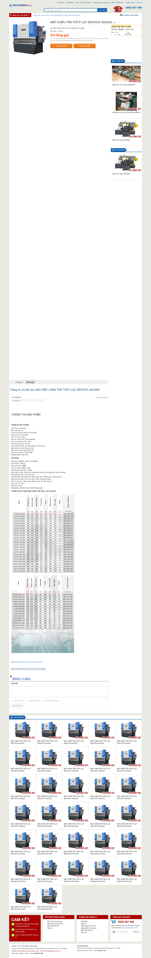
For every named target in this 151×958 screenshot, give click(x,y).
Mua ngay (61, 45)
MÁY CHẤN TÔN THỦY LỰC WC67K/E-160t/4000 (127, 797)
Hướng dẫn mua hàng (101, 2)
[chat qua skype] (128, 32)
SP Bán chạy (119, 61)
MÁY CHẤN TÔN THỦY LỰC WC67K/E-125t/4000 (47, 797)
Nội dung (14, 683)
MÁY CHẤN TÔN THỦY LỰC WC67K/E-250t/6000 (21, 852)
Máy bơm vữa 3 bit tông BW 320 (124, 85)
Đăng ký (136, 932)
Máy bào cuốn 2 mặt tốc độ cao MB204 (126, 112)
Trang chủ (60, 2)
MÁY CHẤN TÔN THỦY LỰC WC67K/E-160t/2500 (74, 797)
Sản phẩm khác (19, 717)
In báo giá (84, 45)
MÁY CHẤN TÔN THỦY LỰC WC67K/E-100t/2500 (74, 769)
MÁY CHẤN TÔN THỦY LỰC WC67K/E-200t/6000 (47, 825)
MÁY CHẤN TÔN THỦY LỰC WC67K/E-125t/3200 (21, 797)
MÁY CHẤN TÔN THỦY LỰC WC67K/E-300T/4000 (74, 852)
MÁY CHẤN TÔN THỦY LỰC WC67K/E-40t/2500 (29, 669)
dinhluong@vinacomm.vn (53, 951)
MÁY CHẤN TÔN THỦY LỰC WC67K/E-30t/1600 (21, 742)
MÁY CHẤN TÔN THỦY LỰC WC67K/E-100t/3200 (100, 769)
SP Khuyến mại (120, 150)
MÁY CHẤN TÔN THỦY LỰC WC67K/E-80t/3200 (47, 769)
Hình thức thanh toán (83, 2)
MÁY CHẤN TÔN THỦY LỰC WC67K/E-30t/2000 (47, 742)
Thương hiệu (17, 397)
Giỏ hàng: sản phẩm (130, 15)
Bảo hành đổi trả (117, 2)
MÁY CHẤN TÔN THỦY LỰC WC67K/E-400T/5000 (47, 880)
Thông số (19, 382)
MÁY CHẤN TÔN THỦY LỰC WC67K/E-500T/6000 (100, 880)
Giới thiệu (70, 2)
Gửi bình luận (17, 705)
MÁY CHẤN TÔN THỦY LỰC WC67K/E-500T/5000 (74, 880)
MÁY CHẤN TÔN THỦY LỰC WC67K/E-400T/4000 (21, 880)
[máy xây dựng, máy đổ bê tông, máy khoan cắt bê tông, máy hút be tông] (20, 5)
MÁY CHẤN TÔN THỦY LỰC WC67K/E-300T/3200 (47, 852)
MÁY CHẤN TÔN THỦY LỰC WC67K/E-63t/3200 (100, 742)
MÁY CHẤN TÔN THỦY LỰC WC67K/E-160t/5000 (21, 825)
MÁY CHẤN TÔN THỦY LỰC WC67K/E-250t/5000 (127, 825)
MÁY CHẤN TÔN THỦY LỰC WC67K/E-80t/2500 (21, 769)
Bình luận (30, 382)
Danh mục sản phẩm (20, 15)
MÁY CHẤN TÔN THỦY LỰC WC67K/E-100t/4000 (127, 769)
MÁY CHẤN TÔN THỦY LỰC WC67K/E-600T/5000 (47, 908)
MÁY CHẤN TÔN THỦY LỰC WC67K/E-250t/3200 (74, 825)
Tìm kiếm (102, 10)
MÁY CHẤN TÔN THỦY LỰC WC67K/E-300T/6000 (127, 852)
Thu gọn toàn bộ (103, 397)
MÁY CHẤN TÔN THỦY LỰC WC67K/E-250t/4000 (100, 825)
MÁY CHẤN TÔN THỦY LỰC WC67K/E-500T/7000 (127, 880)
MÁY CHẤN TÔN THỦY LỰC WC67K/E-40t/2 (26, 662)
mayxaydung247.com (130, 928)
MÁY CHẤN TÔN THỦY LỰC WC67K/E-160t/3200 (100, 797)
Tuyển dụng (130, 2)
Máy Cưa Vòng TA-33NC (121, 140)
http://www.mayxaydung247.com (28, 951)
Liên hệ (139, 2)
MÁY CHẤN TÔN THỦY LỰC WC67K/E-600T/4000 (21, 908)
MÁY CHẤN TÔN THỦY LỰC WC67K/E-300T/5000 (100, 852)
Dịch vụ (50, 928)
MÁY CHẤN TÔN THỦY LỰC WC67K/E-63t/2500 (127, 742)
